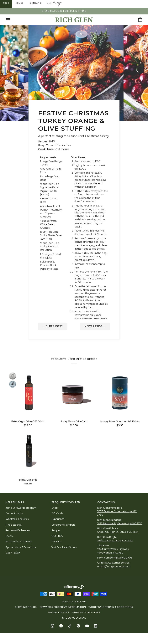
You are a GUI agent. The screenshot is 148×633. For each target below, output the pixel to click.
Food (6, 3)
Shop (54, 507)
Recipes (55, 530)
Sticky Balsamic (28, 479)
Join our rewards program (21, 507)
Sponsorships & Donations (21, 547)
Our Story (57, 535)
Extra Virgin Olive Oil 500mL (28, 421)
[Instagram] (52, 625)
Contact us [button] (106, 502)
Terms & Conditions (86, 612)
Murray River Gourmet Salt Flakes (120, 421)
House (19, 3)
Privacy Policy (59, 612)
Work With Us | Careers (19, 541)
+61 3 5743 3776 (123, 557)
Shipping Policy (26, 607)
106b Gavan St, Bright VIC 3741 (115, 540)
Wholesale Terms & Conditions (110, 607)
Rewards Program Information (63, 607)
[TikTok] (69, 625)
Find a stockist (14, 524)
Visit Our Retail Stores (64, 547)
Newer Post (95, 326)
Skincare (35, 3)
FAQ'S (9, 535)
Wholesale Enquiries (17, 519)
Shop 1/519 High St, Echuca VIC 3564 (118, 531)
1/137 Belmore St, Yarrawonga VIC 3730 (119, 523)
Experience (57, 519)
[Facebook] (61, 625)
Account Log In (14, 513)
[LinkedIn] (95, 625)
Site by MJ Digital (74, 617)
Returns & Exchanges (18, 530)
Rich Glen (72, 601)
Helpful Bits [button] (15, 502)
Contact (56, 541)
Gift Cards (57, 513)
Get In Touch (13, 552)
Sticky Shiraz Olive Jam (74, 421)
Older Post (52, 326)
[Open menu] (11, 19)
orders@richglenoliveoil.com (113, 566)
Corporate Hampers (63, 524)
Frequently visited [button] (65, 502)
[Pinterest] (78, 625)
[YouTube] (87, 625)
